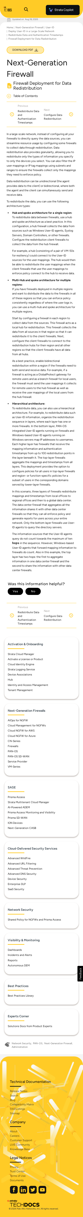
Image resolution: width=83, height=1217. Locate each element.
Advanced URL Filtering (22, 863)
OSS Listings (17, 1108)
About (13, 1131)
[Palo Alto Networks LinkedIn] (23, 1193)
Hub (10, 679)
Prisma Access (16, 797)
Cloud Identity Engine (21, 664)
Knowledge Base (20, 1149)
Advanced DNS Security (22, 873)
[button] (80, 973)
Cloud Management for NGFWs (27, 725)
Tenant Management (20, 690)
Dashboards (15, 949)
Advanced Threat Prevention (25, 868)
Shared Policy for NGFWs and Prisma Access (34, 919)
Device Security (17, 879)
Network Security (21, 1043)
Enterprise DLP (17, 884)
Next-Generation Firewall (29, 27)
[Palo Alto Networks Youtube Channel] (42, 1193)
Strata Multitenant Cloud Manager (28, 802)
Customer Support (21, 1140)
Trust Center (17, 1171)
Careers (14, 1135)
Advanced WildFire (19, 858)
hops (15, 543)
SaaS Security (16, 889)
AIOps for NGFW (18, 720)
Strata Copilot (63, 10)
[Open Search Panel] (26, 10)
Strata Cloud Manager (21, 654)
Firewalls (13, 746)
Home (10, 27)
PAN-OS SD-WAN (18, 756)
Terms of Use (18, 1175)
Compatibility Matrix (22, 1104)
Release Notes (18, 1091)
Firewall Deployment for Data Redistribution (32, 38)
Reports (12, 960)
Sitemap (15, 1113)
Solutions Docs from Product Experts (30, 1026)
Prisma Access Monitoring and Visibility (31, 812)
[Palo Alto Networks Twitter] (33, 1193)
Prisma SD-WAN (17, 817)
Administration (20, 1047)
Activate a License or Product (25, 659)
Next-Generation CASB (22, 828)
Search (14, 1095)
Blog (12, 1100)
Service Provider (17, 761)
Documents (17, 1180)
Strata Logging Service (21, 669)
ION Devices (15, 822)
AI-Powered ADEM (19, 807)
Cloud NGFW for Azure (22, 735)
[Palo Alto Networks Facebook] (14, 1193)
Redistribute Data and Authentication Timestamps (35, 35)
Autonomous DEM (19, 965)
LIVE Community (20, 1144)
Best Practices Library (21, 995)
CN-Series (14, 741)
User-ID (50, 27)
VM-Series (14, 766)
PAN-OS (13, 751)
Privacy (14, 1167)
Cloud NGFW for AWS (21, 730)
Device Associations (20, 674)
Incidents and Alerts (20, 955)
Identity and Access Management (28, 685)
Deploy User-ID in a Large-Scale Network (31, 31)
